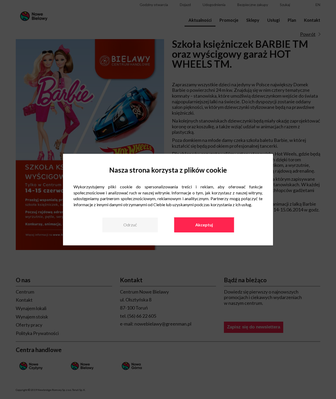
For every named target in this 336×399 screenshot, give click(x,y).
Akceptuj (204, 224)
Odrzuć (130, 224)
